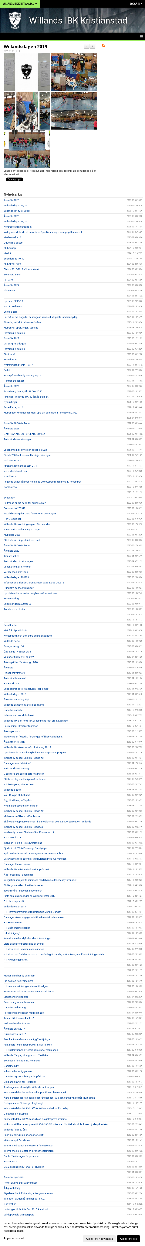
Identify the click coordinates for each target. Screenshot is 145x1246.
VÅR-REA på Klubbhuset (17, 795)
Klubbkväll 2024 (12, 264)
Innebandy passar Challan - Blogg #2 (24, 811)
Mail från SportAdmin (15, 630)
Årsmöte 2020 (11, 550)
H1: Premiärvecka (13, 922)
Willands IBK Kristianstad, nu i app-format (26, 869)
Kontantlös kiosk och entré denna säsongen (28, 635)
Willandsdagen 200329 (16, 577)
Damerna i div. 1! (12, 1065)
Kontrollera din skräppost (18, 226)
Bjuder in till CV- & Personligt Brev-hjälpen (26, 848)
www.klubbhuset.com (16, 471)
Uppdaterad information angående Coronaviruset (30, 593)
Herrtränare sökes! (14, 380)
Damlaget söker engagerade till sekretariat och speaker (34, 917)
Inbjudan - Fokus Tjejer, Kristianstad (23, 842)
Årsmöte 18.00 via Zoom (17, 423)
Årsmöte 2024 (11, 285)
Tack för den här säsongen (18, 561)
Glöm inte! (9, 290)
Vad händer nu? (12, 460)
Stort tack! (9, 354)
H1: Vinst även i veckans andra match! (24, 949)
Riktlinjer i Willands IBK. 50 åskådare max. (26, 396)
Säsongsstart (11, 1161)
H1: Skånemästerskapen (17, 927)
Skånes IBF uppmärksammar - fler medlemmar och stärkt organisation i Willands (47, 821)
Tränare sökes (11, 556)
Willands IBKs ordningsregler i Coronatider (27, 524)
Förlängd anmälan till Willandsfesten (23, 885)
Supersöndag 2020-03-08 (17, 603)
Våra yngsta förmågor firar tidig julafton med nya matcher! (35, 858)
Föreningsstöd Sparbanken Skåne (22, 322)
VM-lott (8, 253)
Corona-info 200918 (14, 508)
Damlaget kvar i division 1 (18, 763)
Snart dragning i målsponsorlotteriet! (24, 1135)
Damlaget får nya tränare (17, 864)
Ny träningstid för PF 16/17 (18, 364)
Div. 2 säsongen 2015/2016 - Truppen (24, 1166)
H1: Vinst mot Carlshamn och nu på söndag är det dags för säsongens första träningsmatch (54, 954)
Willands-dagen (12, 789)
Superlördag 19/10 (14, 258)
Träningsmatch (12, 731)
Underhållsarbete (13, 710)
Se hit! (7, 370)
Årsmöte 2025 (11, 216)
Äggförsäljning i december (18, 874)
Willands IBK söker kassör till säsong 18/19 (27, 747)
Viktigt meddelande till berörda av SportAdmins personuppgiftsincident (43, 232)
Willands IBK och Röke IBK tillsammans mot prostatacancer (36, 720)
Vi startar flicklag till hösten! (19, 657)
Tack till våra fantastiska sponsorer (23, 890)
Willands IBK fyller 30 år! (17, 210)
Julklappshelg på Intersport (19, 1214)
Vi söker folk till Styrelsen (17, 566)
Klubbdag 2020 (12, 534)
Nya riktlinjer (10, 402)
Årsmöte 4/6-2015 (13, 1177)
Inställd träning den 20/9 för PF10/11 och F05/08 (30, 513)
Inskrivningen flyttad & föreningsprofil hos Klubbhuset (33, 736)
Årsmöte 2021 (11, 428)
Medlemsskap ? (12, 237)
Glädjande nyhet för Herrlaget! (20, 1081)
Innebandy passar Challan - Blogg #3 (24, 757)
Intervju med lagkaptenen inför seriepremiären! (29, 1150)
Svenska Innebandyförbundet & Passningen (27, 938)
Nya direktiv (10, 476)
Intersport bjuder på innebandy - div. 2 (24, 1198)
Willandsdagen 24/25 (15, 221)
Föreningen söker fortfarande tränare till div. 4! (29, 991)
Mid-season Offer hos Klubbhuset (22, 816)
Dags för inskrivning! (15, 1007)
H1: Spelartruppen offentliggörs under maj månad (31, 1050)
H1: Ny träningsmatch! (16, 959)
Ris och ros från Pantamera (18, 981)
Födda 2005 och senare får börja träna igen (27, 455)
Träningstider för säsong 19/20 (21, 662)
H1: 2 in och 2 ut (12, 837)
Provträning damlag (14, 333)
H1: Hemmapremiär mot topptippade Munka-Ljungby (32, 911)
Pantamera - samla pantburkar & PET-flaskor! (28, 1044)
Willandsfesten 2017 (15, 906)
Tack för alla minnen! (15, 678)
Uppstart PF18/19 (13, 301)
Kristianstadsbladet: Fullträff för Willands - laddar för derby (36, 1108)
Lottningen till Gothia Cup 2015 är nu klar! (26, 1209)
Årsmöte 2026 (11, 200)
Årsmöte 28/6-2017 (14, 1028)
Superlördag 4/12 (13, 407)
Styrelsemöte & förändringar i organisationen (28, 1193)
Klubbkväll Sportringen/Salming (21, 327)
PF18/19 (8, 279)
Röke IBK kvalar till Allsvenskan (20, 1182)
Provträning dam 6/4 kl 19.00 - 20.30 (23, 391)
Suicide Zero (11, 311)
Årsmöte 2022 (11, 386)
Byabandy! (9, 497)
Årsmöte (8, 667)
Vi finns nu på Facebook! (17, 1140)
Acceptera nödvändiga (99, 1238)
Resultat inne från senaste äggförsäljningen (27, 1039)
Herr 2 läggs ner (12, 518)
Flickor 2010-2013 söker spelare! (21, 269)
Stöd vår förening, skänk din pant (22, 540)
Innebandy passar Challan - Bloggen (23, 826)
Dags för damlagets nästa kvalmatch (24, 773)
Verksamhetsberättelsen (17, 1023)
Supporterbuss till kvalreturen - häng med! (26, 688)
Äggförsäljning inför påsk (18, 800)
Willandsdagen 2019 (25, 46)
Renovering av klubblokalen (19, 1002)
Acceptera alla (128, 1238)
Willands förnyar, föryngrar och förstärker (26, 1055)
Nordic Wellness (13, 306)
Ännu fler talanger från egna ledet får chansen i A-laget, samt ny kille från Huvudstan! (49, 1097)
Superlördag (10, 359)
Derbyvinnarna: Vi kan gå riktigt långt (23, 1103)
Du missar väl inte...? (15, 1034)
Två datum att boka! (14, 609)
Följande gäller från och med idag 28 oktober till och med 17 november (42, 481)
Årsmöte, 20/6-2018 (14, 742)
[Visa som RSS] (103, 46)
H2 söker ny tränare (14, 672)
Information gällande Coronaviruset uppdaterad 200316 (34, 582)
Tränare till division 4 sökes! (19, 1018)
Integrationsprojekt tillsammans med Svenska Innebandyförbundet (40, 880)
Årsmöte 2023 (11, 338)
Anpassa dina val (14, 1238)
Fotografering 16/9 (14, 646)
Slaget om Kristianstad (16, 996)
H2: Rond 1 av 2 (12, 683)
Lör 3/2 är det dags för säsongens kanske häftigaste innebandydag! (41, 317)
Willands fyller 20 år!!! (15, 1129)
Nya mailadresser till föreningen (21, 805)
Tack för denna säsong (16, 768)
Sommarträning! (12, 274)
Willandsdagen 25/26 (15, 205)
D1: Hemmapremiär (14, 901)
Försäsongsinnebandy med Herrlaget (24, 1012)
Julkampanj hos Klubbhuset (19, 715)
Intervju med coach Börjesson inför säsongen (28, 1145)
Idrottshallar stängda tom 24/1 (20, 465)
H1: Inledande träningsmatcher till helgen (26, 986)
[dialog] (72, 1231)
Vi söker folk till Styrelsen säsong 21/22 (25, 449)
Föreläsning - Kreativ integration (21, 726)
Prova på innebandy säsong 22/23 (22, 375)
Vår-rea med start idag (16, 572)
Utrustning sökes (13, 242)
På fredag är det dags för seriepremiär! (25, 503)
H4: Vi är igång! (12, 933)
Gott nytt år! (10, 1204)
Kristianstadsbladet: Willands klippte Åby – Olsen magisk (35, 1092)
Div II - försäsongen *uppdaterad (21, 1156)
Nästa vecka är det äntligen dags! (22, 529)
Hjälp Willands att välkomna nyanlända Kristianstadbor (33, 853)
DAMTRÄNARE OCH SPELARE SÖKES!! (24, 433)
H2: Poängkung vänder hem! (19, 784)
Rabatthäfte (10, 625)
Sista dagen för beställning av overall (24, 943)
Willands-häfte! (12, 641)
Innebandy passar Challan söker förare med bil (29, 832)
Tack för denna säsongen (18, 439)
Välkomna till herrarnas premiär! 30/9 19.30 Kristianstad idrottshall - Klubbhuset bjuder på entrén (56, 1124)
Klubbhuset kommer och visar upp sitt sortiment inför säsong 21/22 (40, 412)
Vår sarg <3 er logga (15, 343)
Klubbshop (10, 248)
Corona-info (10, 487)
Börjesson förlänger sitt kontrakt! (22, 1060)
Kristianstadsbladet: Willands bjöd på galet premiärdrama (35, 1119)
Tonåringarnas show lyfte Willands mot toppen (29, 1087)
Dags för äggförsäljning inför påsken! (24, 1076)
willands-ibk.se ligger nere (18, 1071)
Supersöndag (11, 598)
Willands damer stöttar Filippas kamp (24, 704)
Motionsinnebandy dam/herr (19, 975)
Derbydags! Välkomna (16, 1113)
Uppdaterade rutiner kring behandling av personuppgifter (35, 752)
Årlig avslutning (12, 1188)
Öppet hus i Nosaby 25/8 (17, 651)
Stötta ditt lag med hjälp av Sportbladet (25, 779)
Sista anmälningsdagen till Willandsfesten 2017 (29, 896)
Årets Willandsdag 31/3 (16, 699)
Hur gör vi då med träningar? (19, 587)
